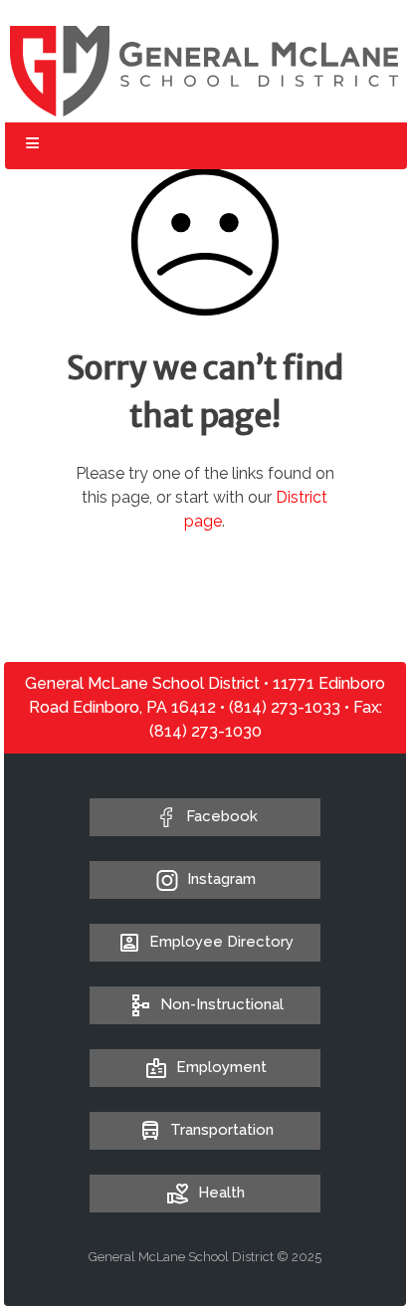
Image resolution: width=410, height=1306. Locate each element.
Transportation (222, 1130)
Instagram (221, 879)
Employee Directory (221, 942)
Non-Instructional (222, 1004)
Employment (221, 1067)
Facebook (222, 816)
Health (221, 1192)
